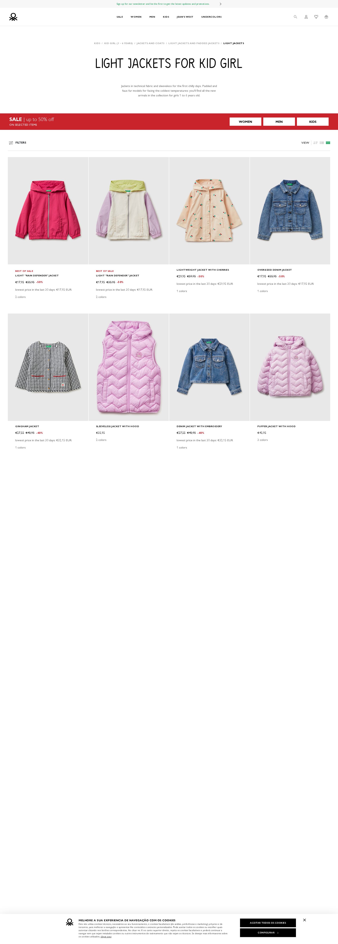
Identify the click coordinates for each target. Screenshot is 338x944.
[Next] (221, 4)
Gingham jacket (27, 426)
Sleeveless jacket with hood (117, 426)
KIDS (166, 16)
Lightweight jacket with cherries (203, 269)
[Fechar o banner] (304, 920)
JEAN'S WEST (185, 16)
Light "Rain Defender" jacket (37, 275)
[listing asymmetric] (315, 143)
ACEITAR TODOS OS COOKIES (268, 922)
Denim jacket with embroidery (199, 426)
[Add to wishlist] (14, 162)
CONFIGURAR (266, 932)
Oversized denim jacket (274, 269)
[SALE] (169, 121)
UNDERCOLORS (211, 16)
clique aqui (106, 936)
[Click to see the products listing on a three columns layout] (328, 143)
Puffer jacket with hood (276, 426)
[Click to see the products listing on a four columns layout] (322, 143)
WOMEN (136, 16)
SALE (120, 16)
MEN (152, 16)
